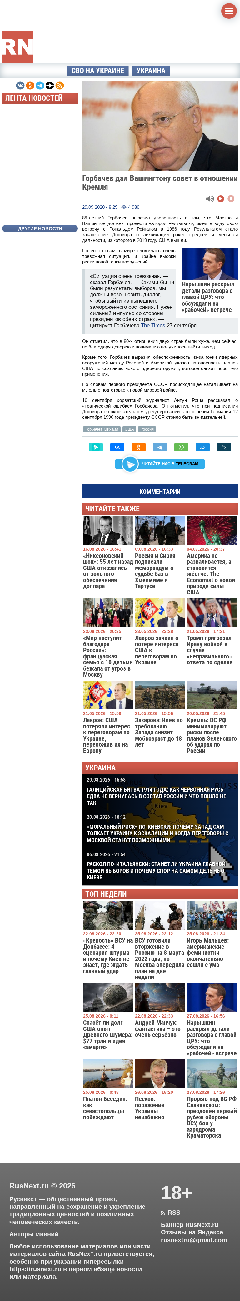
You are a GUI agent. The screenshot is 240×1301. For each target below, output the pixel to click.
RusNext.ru (29, 1186)
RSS (170, 1212)
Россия (147, 429)
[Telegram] (160, 447)
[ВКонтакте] (117, 447)
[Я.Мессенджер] (96, 447)
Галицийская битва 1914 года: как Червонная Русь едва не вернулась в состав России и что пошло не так (156, 791)
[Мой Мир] (203, 447)
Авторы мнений (33, 1234)
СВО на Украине (98, 71)
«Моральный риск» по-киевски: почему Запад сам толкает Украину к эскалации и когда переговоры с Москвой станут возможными (157, 828)
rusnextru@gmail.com (194, 1240)
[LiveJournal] (224, 447)
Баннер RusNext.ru (189, 1224)
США (129, 429)
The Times (153, 325)
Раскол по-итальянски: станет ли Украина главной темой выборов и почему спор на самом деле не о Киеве (156, 866)
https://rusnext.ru (35, 1269)
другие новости (40, 228)
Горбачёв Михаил (101, 429)
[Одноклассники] (138, 447)
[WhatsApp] (181, 447)
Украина (151, 71)
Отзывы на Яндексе (192, 1232)
